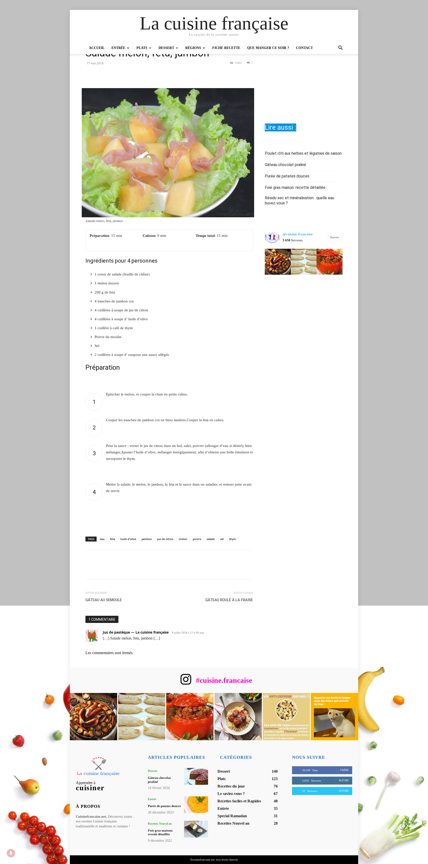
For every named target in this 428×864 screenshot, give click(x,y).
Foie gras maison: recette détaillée (295, 187)
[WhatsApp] (186, 74)
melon (183, 539)
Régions (193, 48)
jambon (147, 539)
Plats (141, 48)
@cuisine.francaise (298, 234)
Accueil (97, 48)
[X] (163, 74)
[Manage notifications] (11, 853)
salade (211, 539)
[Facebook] (152, 74)
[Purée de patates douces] (196, 804)
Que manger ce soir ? (268, 48)
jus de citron (165, 539)
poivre (197, 539)
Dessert (166, 48)
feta (112, 539)
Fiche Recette (226, 48)
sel (222, 539)
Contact (304, 48)
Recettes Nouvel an (160, 823)
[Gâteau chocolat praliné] (196, 776)
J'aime (344, 769)
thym (232, 539)
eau (102, 539)
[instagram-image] (278, 262)
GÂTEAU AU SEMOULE (103, 600)
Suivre (334, 237)
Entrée (118, 48)
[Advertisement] (304, 73)
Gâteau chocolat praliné (285, 164)
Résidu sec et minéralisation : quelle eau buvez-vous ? (299, 200)
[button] (340, 48)
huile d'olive (128, 539)
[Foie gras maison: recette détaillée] (196, 829)
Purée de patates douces (287, 176)
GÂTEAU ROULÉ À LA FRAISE (229, 600)
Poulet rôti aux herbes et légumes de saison (303, 153)
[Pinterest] (175, 74)
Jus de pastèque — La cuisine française (136, 632)
